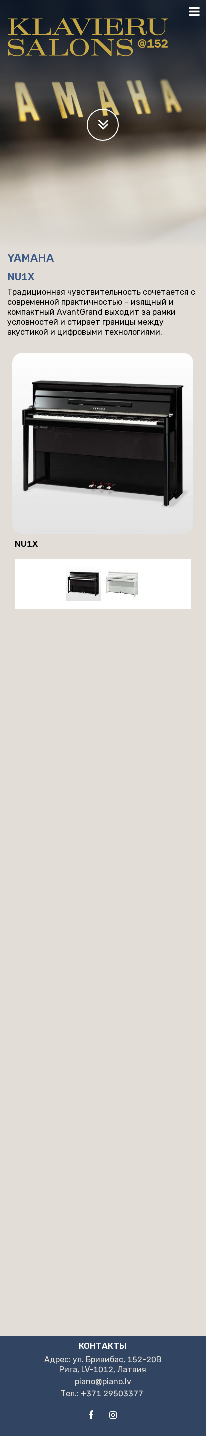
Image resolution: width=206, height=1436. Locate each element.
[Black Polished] (83, 584)
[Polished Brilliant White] (122, 584)
